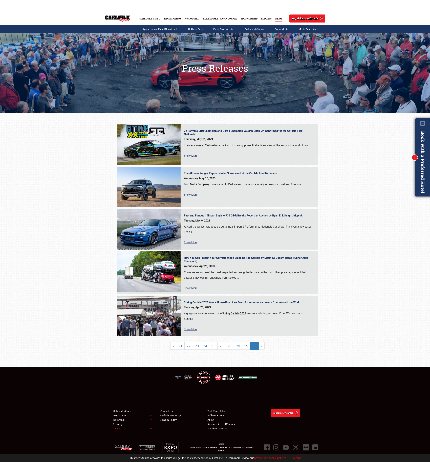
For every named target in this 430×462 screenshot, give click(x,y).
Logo (117, 18)
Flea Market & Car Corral (220, 18)
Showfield (192, 18)
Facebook (267, 447)
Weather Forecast (217, 428)
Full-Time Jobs (215, 415)
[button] (415, 157)
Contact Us (166, 411)
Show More (190, 156)
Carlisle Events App (171, 415)
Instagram (276, 447)
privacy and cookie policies (270, 458)
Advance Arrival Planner (221, 424)
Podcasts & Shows (254, 29)
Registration (173, 18)
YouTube (286, 447)
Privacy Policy (168, 419)
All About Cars (195, 29)
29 (246, 346)
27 (230, 346)
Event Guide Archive (223, 29)
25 (213, 346)
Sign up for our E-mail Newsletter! (159, 29)
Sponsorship (249, 18)
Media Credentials (308, 29)
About (210, 419)
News (278, 18)
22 (189, 346)
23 (197, 346)
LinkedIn (315, 447)
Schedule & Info (149, 18)
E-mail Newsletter (283, 412)
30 (254, 346)
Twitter (296, 447)
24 (205, 346)
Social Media (281, 29)
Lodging (266, 18)
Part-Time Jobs (216, 411)
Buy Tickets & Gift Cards (305, 18)
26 (222, 346)
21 (180, 346)
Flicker (306, 447)
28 (238, 346)
